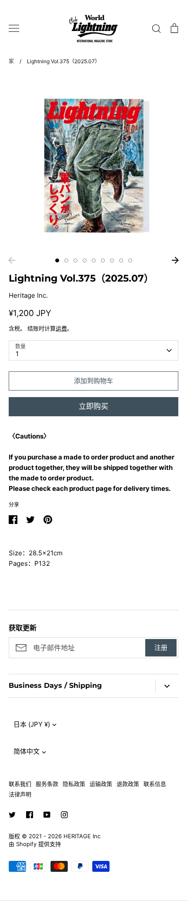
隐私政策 (74, 783)
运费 (61, 328)
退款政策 (128, 783)
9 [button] (130, 260)
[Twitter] (12, 814)
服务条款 (47, 783)
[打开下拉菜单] (166, 686)
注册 (160, 647)
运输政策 (101, 783)
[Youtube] (47, 814)
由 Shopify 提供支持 (35, 843)
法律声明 (20, 794)
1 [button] (57, 260)
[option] (93, 163)
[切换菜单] (13, 28)
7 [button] (112, 260)
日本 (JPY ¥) (31, 724)
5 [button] (94, 260)
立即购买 (93, 406)
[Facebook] (29, 814)
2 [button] (66, 260)
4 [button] (85, 260)
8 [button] (121, 260)
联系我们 (20, 783)
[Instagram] (64, 814)
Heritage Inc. (28, 295)
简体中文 (26, 751)
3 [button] (75, 260)
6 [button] (103, 260)
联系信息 (155, 783)
